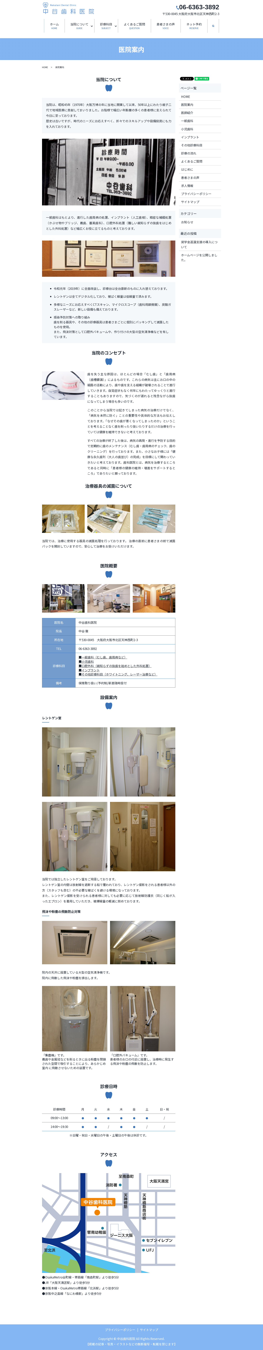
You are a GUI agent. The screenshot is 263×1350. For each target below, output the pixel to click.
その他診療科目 (191, 145)
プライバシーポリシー (196, 193)
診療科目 (106, 26)
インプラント (190, 137)
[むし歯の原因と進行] (108, 1222)
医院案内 (187, 104)
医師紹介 (187, 112)
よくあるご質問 (134, 26)
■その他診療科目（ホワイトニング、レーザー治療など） (118, 674)
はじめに (187, 169)
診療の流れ (188, 153)
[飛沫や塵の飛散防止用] (74, 1018)
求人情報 (187, 185)
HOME (45, 67)
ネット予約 (194, 26)
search (216, 26)
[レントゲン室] (74, 761)
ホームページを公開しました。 (199, 257)
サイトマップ (190, 201)
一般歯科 (187, 120)
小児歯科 (187, 129)
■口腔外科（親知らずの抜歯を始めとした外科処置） (115, 666)
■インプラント (89, 670)
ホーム (54, 26)
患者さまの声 (166, 26)
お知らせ (187, 222)
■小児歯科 (86, 661)
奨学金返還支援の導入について (199, 244)
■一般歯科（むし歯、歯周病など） (103, 657)
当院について (79, 26)
